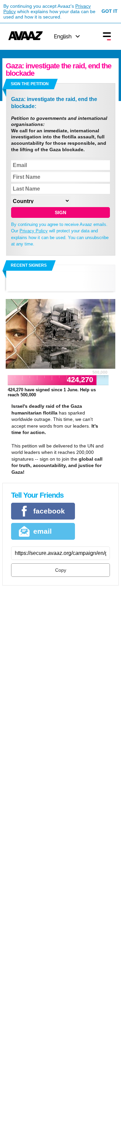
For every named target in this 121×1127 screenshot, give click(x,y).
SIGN (60, 212)
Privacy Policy (33, 230)
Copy (60, 570)
